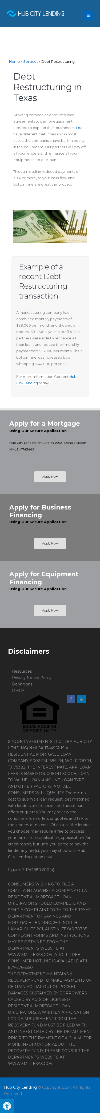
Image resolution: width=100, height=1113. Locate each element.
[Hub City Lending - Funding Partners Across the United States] (35, 14)
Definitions (22, 684)
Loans (81, 128)
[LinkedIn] (81, 699)
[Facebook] (71, 699)
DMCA (18, 690)
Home (14, 61)
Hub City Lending (20, 1087)
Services (30, 61)
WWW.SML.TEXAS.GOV (30, 954)
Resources (22, 671)
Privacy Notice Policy (31, 677)
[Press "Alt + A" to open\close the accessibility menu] (7, 1106)
